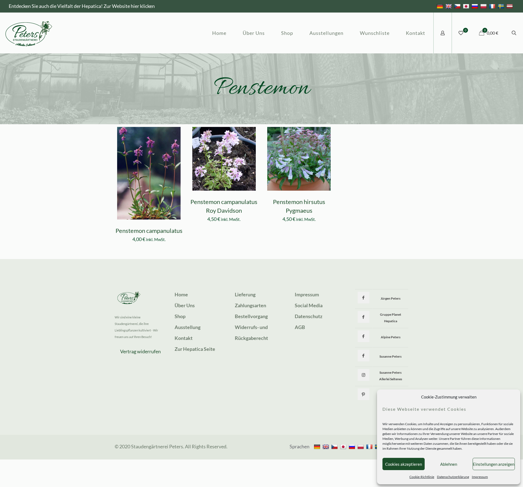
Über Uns (185, 305)
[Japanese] (467, 6)
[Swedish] (502, 6)
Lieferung (245, 294)
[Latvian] (510, 6)
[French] (493, 6)
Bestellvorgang (251, 316)
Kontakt (184, 338)
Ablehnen (448, 464)
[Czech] (458, 6)
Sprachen (299, 446)
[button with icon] (363, 297)
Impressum (480, 477)
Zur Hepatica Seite (195, 349)
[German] (441, 6)
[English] (449, 6)
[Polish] (484, 6)
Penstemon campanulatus (149, 230)
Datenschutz (308, 316)
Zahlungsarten (250, 305)
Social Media (309, 305)
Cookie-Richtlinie (421, 477)
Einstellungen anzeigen (493, 464)
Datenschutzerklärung (453, 477)
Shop (180, 316)
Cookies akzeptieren (403, 464)
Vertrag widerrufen (140, 351)
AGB (300, 327)
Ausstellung (187, 327)
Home (181, 294)
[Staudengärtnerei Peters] (28, 33)
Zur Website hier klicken (129, 6)
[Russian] (475, 6)
